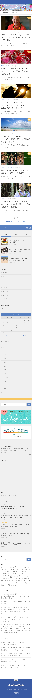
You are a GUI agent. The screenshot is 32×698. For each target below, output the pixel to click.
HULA (6, 32)
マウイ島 (5, 580)
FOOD (10, 239)
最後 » (24, 221)
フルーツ (23, 578)
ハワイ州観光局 (11, 576)
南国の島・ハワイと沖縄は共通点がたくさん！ (16, 601)
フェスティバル (6, 578)
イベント (16, 567)
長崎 (5, 366)
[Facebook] (27, 228)
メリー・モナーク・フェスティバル (15, 580)
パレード (22, 576)
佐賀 (5, 358)
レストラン (25, 580)
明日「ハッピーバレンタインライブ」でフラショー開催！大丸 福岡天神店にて (15, 71)
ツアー (22, 571)
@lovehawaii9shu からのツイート (9, 495)
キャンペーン (20, 569)
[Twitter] (30, 228)
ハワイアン (4, 574)
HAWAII (7, 100)
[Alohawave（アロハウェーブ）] (16, 423)
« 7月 (7, 335)
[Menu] (30, 2)
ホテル (26, 578)
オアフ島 (11, 569)
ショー (11, 571)
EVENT (2, 32)
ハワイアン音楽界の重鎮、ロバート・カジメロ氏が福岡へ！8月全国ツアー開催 (15, 37)
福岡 (5, 355)
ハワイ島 (3, 576)
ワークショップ (8, 583)
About (4, 388)
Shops (4, 351)
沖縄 (5, 381)
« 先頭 (8, 221)
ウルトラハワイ (27, 567)
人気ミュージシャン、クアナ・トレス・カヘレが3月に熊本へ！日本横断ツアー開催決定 (15, 204)
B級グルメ (3, 567)
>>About (29, 454)
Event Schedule (6, 385)
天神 (17, 583)
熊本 (5, 362)
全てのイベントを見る (7, 341)
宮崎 (5, 373)
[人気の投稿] (6, 235)
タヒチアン (16, 571)
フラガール (18, 578)
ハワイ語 (18, 576)
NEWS (10, 32)
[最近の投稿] (16, 235)
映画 (25, 583)
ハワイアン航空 (26, 573)
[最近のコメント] (26, 235)
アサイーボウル (9, 567)
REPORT (4, 295)
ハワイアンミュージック (15, 574)
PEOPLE (13, 248)
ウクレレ (21, 567)
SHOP (4, 299)
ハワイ (27, 571)
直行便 (6, 585)
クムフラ (25, 569)
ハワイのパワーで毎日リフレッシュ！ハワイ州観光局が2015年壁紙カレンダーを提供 (16, 139)
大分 (5, 370)
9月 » (24, 335)
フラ (12, 578)
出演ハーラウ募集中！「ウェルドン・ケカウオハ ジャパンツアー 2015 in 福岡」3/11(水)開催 (15, 105)
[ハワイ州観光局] (16, 439)
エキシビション (4, 569)
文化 (22, 583)
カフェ (15, 569)
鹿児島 (6, 377)
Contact (5, 392)
